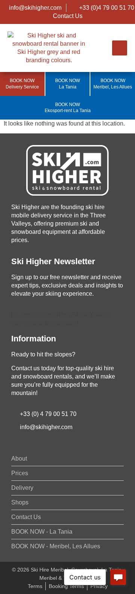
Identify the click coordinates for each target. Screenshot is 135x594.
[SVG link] (67, 170)
